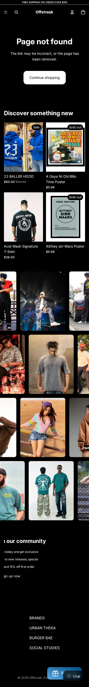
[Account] (72, 12)
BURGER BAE (41, 637)
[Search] (16, 12)
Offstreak (35, 678)
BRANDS (37, 618)
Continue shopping (44, 77)
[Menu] (5, 12)
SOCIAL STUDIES (44, 647)
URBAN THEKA (42, 628)
